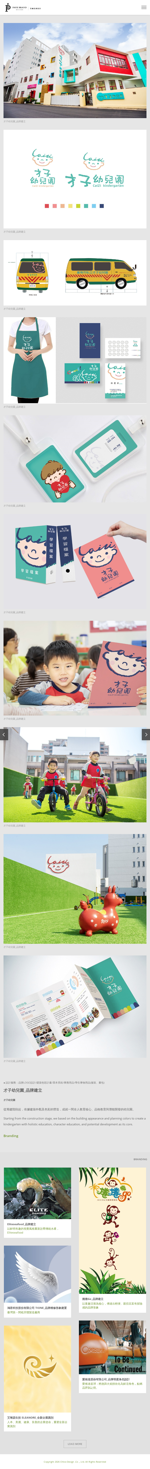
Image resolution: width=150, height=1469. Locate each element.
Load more (75, 1444)
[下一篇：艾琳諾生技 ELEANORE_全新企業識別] (146, 734)
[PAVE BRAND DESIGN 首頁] (23, 7)
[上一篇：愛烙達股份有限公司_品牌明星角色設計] (4, 734)
